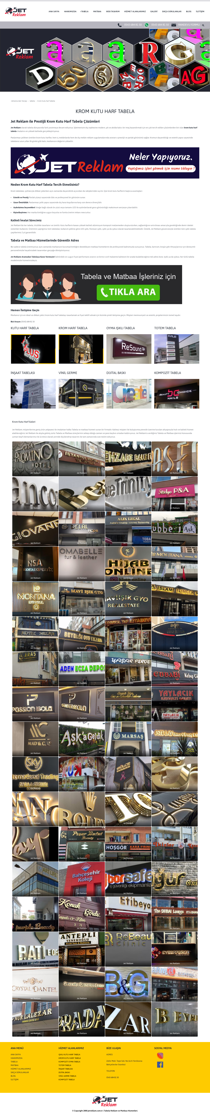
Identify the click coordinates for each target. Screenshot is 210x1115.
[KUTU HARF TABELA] (33, 349)
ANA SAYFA (16, 1054)
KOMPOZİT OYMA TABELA (69, 1062)
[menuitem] (53, 11)
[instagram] (160, 1055)
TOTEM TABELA (65, 1065)
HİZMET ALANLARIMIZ (21, 1069)
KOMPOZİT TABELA (67, 1080)
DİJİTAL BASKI (64, 1072)
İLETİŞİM (14, 1079)
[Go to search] (203, 25)
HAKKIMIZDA (16, 1058)
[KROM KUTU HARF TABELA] (81, 349)
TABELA (14, 1061)
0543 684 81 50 (133, 24)
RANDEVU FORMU (189, 24)
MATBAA (14, 1065)
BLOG (13, 1076)
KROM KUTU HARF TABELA (70, 1058)
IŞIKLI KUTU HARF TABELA (69, 1054)
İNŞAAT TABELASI (66, 1069)
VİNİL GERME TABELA (67, 1076)
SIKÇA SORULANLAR (20, 1072)
